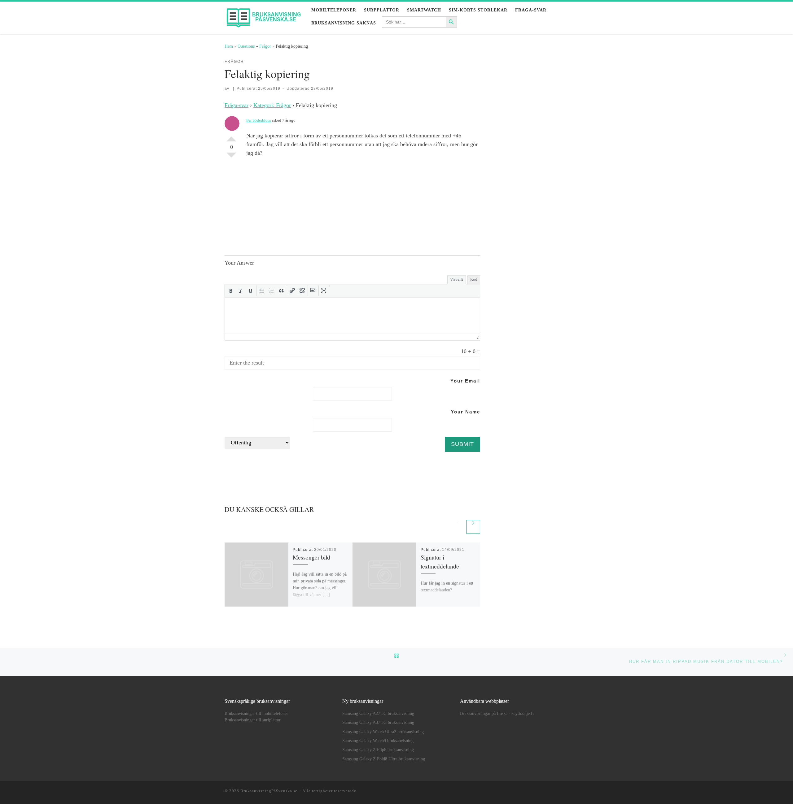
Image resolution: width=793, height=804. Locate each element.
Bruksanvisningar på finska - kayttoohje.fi (497, 713)
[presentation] (231, 290)
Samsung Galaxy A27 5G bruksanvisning (378, 713)
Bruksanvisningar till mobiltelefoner (256, 713)
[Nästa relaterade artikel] (473, 527)
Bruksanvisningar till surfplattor (253, 720)
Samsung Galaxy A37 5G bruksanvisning (378, 722)
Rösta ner (231, 157)
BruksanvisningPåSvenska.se (268, 791)
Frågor (265, 46)
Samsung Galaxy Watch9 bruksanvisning (378, 740)
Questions (246, 46)
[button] (230, 291)
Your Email (465, 380)
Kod (473, 279)
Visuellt (456, 279)
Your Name (465, 411)
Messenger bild (311, 557)
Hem (229, 46)
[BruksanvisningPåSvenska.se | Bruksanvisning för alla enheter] (263, 15)
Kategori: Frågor (272, 105)
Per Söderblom (258, 120)
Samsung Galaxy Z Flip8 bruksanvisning (378, 749)
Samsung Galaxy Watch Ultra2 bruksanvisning (383, 731)
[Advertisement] (363, 205)
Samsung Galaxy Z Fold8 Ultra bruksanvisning (383, 759)
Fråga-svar (236, 105)
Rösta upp (231, 136)
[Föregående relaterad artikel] (458, 527)
